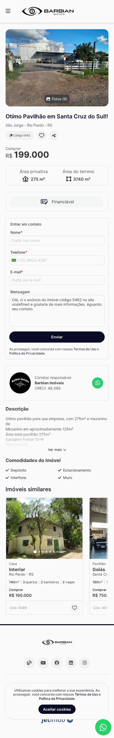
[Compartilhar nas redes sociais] (54, 135)
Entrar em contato (25, 224)
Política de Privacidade (27, 353)
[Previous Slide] (10, 67)
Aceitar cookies (57, 709)
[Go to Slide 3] (43, 552)
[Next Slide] (104, 67)
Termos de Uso (84, 349)
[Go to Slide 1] (35, 551)
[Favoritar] (41, 135)
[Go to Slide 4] (46, 552)
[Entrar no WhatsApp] (97, 383)
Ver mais (55, 450)
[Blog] (29, 662)
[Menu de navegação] (8, 11)
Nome (16, 232)
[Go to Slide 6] (54, 552)
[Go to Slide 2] (39, 552)
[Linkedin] (70, 662)
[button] (57, 67)
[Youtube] (43, 662)
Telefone (18, 252)
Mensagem (20, 292)
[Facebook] (57, 662)
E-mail (16, 272)
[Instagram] (84, 662)
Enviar (57, 337)
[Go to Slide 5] (50, 552)
